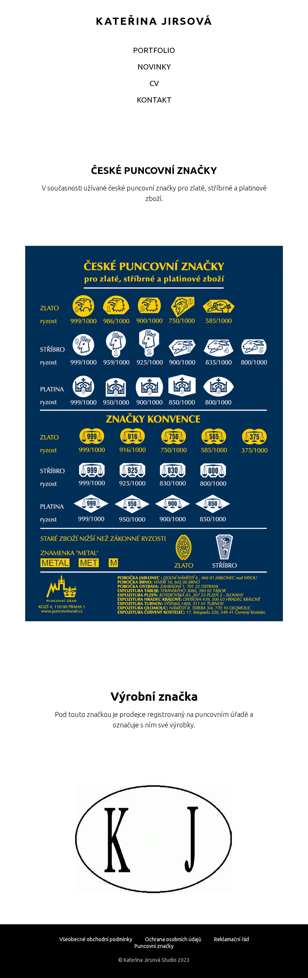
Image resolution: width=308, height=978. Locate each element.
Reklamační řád (231, 939)
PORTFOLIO (154, 50)
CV (154, 83)
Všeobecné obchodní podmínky (95, 939)
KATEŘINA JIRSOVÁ (154, 21)
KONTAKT (154, 99)
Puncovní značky (154, 946)
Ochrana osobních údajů (173, 939)
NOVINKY (154, 66)
